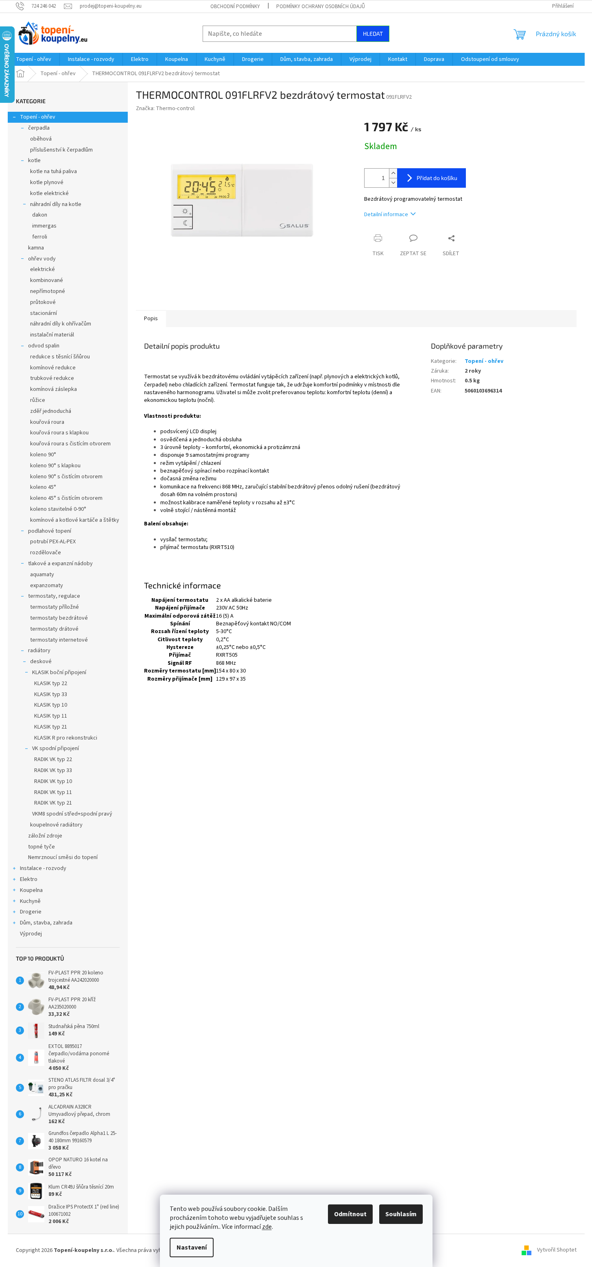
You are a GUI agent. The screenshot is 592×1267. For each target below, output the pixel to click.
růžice (37, 400)
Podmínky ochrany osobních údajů (320, 6)
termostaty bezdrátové (59, 618)
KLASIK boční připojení (59, 672)
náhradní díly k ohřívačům (60, 324)
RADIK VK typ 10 (53, 781)
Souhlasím (401, 1214)
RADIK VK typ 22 (53, 759)
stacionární (43, 313)
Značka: (165, 108)
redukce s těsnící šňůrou (60, 357)
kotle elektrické (49, 193)
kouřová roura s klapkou (59, 433)
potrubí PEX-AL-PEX (53, 542)
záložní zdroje (45, 836)
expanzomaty (46, 585)
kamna (36, 248)
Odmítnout (350, 1214)
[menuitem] (33, 59)
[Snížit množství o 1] (393, 182)
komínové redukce (53, 368)
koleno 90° (43, 455)
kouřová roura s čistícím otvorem (70, 444)
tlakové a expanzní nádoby (60, 564)
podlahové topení (49, 531)
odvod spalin (43, 346)
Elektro (28, 879)
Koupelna (31, 890)
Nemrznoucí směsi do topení (63, 857)
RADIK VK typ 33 (53, 770)
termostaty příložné (54, 607)
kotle (34, 160)
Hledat (373, 33)
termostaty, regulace (54, 596)
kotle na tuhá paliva (53, 171)
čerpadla (39, 128)
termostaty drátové (54, 629)
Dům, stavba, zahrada (46, 923)
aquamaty (42, 575)
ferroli (39, 237)
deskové (41, 661)
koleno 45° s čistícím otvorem (66, 498)
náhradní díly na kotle (55, 204)
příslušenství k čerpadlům (61, 150)
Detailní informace (386, 214)
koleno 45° (43, 487)
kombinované (46, 280)
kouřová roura (47, 422)
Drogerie (31, 912)
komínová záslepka (53, 389)
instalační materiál (52, 335)
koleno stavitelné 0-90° (58, 509)
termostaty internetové (59, 640)
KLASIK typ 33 (50, 694)
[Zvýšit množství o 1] (393, 173)
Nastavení (192, 1247)
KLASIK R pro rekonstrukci (65, 738)
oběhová (41, 139)
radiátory (39, 651)
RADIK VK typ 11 (53, 792)
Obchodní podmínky (235, 6)
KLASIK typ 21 (50, 727)
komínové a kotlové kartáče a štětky (74, 520)
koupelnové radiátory (56, 825)
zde (267, 1226)
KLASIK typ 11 (50, 716)
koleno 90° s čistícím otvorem (66, 477)
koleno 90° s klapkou (55, 466)
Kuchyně (30, 901)
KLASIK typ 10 (50, 705)
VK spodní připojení (55, 748)
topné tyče (41, 847)
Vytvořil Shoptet (557, 1250)
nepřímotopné (47, 291)
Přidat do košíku (437, 177)
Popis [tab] (151, 319)
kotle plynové (46, 182)
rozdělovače (45, 553)
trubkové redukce (52, 378)
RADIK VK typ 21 (53, 803)
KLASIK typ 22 (50, 683)
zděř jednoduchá (50, 411)
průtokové (43, 302)
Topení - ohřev (37, 117)
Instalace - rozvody (43, 868)
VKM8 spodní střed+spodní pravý (72, 814)
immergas (44, 226)
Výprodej (31, 934)
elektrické (42, 269)
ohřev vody (42, 259)
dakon (39, 215)
